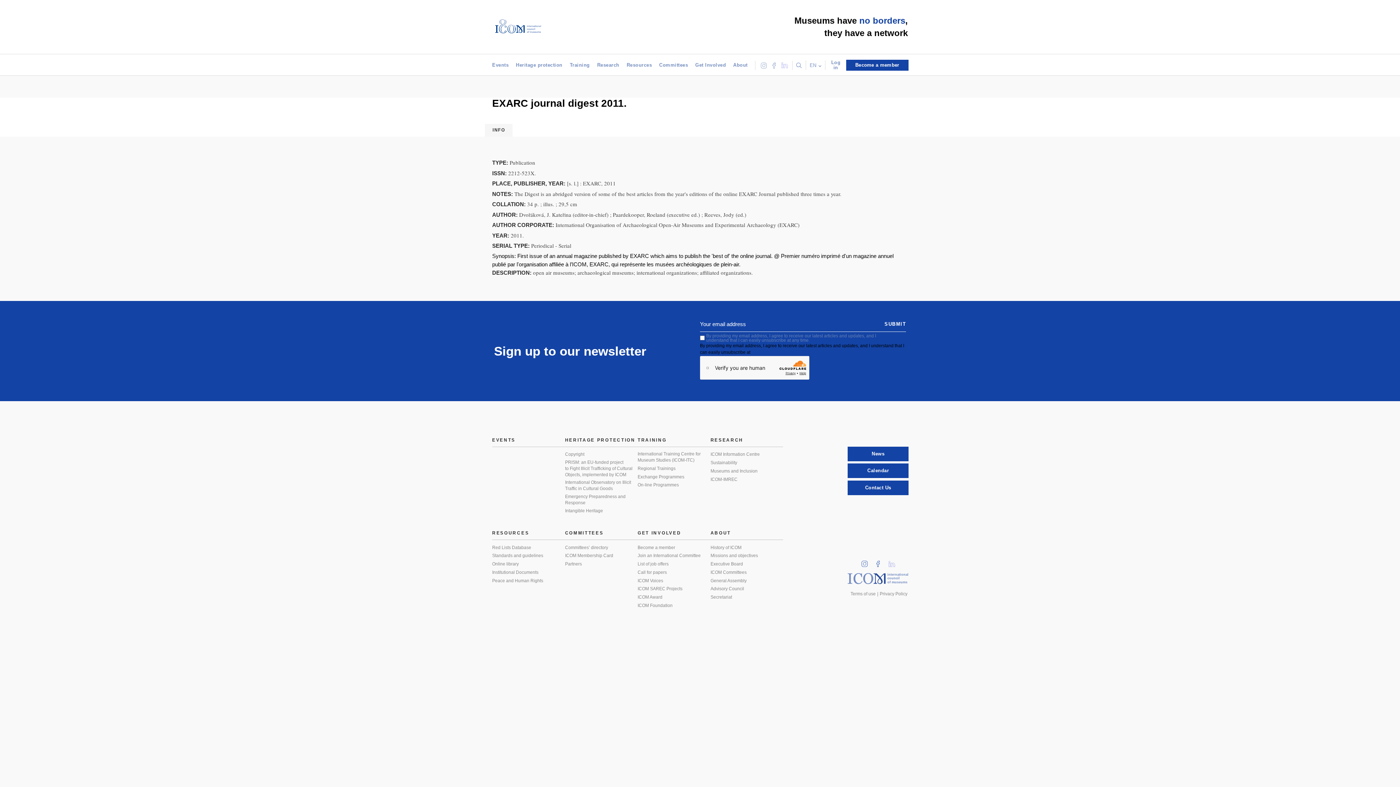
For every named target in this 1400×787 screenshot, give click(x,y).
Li (894, 561)
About (740, 65)
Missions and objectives (734, 555)
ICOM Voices (650, 580)
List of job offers (653, 564)
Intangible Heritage (584, 510)
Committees (673, 65)
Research (608, 65)
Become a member (656, 547)
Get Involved (710, 65)
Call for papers (652, 572)
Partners (573, 564)
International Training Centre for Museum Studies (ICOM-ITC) (669, 457)
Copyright (574, 454)
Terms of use (863, 593)
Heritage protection (539, 65)
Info (499, 130)
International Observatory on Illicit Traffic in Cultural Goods (598, 485)
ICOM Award (650, 597)
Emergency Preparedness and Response (595, 499)
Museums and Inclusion (734, 471)
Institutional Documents (515, 572)
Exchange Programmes (661, 476)
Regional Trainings (657, 468)
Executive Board (727, 564)
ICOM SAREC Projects (660, 588)
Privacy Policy (893, 593)
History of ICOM (726, 547)
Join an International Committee (669, 555)
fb (880, 561)
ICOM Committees (729, 572)
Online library (505, 564)
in (867, 561)
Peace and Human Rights (517, 580)
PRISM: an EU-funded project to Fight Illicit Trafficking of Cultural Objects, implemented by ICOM (599, 468)
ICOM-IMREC (724, 479)
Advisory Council (727, 588)
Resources (639, 65)
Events (500, 65)
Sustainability (724, 462)
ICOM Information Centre (735, 454)
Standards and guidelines (517, 555)
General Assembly (729, 580)
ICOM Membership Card (589, 555)
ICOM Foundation (655, 605)
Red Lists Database (511, 547)
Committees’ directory (586, 547)
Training (580, 65)
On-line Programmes (658, 485)
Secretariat (721, 597)
